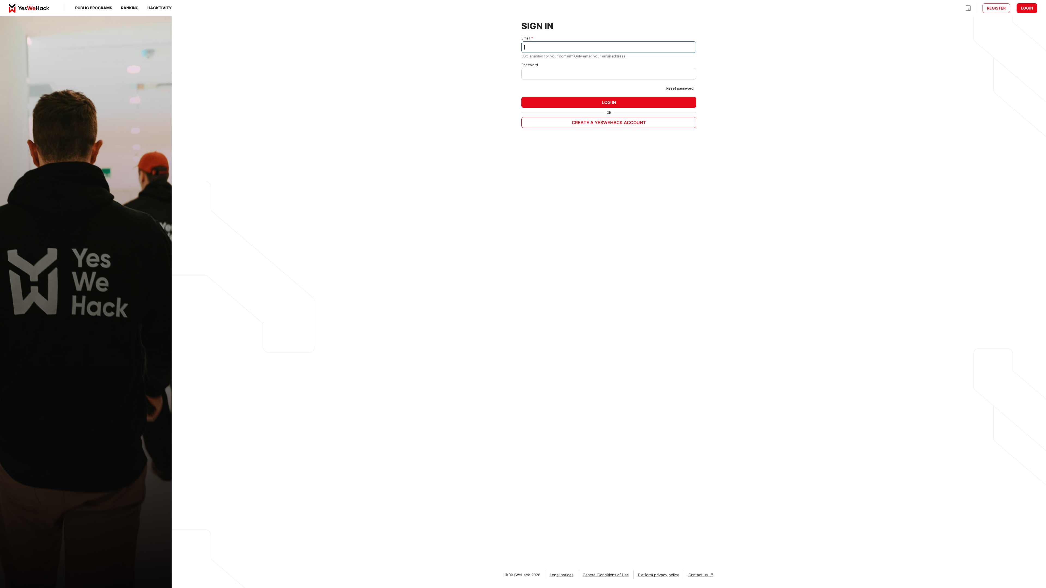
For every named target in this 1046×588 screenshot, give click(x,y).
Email (525, 38)
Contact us (699, 574)
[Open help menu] (968, 8)
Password (529, 65)
